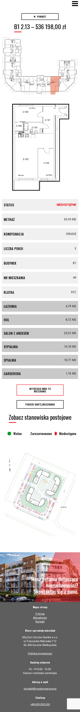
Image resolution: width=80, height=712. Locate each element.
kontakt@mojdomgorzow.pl (40, 688)
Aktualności (40, 617)
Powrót (41, 16)
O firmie (40, 613)
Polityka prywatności (40, 653)
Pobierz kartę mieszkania (40, 404)
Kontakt (40, 621)
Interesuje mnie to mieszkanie (40, 390)
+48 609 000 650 (40, 704)
